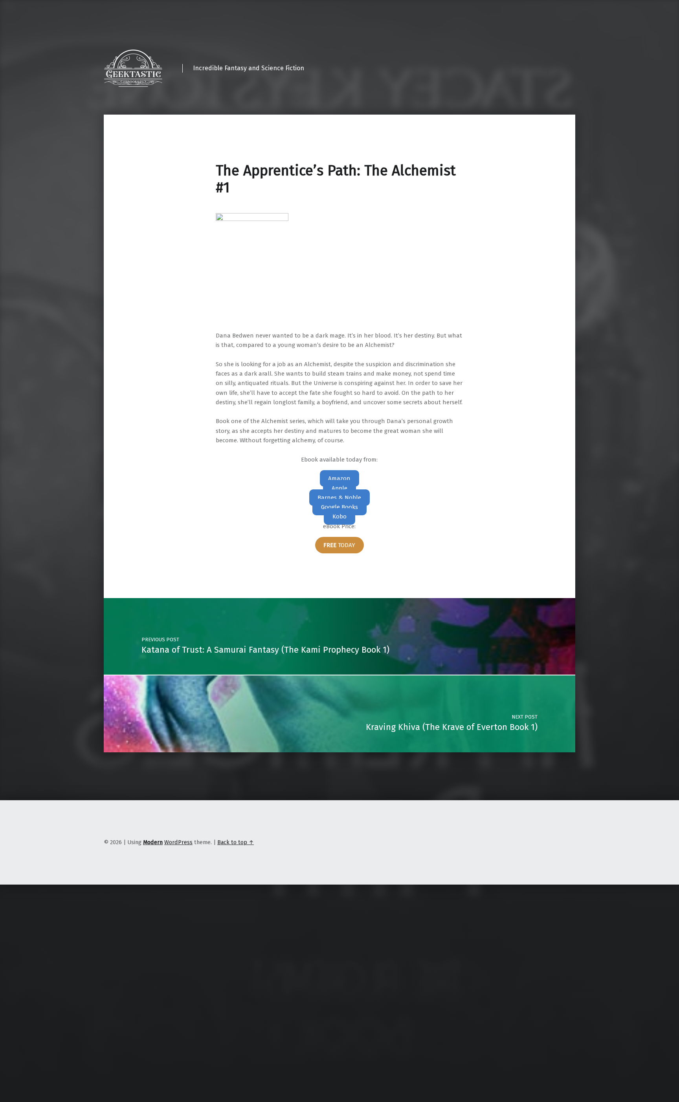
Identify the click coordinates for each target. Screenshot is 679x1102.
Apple (339, 488)
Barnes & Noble (339, 497)
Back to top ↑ (235, 842)
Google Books (339, 507)
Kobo (339, 516)
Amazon (339, 478)
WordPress (178, 842)
